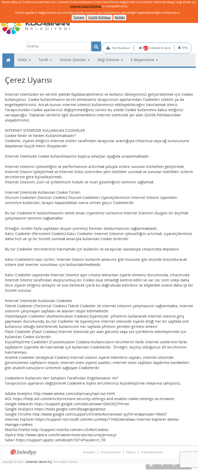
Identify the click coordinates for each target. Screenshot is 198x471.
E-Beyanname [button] (143, 59)
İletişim (131, 452)
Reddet (120, 17)
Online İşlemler (111, 452)
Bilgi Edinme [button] (109, 59)
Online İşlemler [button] (73, 59)
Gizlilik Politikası (99, 17)
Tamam (78, 17)
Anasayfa (89, 452)
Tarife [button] (44, 59)
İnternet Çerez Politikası (86, 6)
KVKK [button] (23, 59)
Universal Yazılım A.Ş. (39, 462)
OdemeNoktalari (152, 452)
